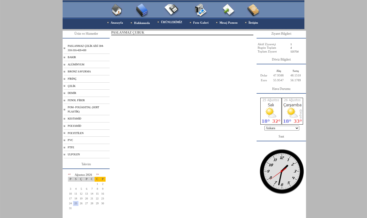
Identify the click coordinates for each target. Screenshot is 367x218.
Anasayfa (117, 22)
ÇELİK (71, 86)
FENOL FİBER (76, 100)
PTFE (71, 147)
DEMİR (72, 93)
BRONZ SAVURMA (79, 71)
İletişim (253, 22)
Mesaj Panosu (229, 22)
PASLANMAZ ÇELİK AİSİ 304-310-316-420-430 (86, 48)
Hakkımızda (142, 22)
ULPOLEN (74, 154)
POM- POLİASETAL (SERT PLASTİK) (83, 109)
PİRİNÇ (72, 78)
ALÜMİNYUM (76, 64)
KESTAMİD (74, 118)
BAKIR (72, 57)
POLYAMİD (74, 125)
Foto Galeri (200, 22)
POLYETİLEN (76, 133)
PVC (70, 140)
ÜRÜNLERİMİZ (171, 22)
